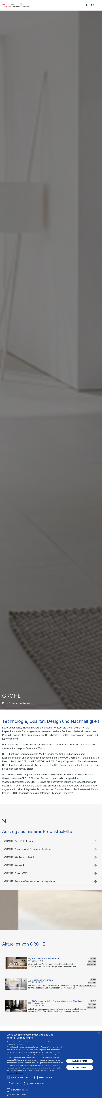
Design (93, 961)
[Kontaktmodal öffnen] (87, 5)
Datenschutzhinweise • (51, 1042)
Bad (94, 958)
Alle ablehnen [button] (79, 1067)
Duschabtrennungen (42, 980)
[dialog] (51, 1064)
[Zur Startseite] (16, 5)
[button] (98, 5)
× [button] (99, 1033)
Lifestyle (92, 964)
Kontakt (20, 1044)
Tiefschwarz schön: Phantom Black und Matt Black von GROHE (58, 1002)
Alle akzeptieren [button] (80, 1061)
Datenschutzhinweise (15, 1073)
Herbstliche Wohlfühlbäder (45, 958)
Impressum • (12, 1044)
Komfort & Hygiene (89, 986)
